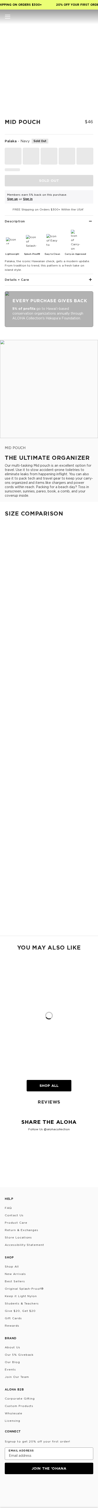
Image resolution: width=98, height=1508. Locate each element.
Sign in (28, 198)
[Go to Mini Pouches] (49, 654)
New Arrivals (15, 1273)
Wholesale (13, 1413)
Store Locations (18, 1237)
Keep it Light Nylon (21, 1296)
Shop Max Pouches (15, 927)
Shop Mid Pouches (15, 880)
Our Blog (12, 1362)
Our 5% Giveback (19, 1354)
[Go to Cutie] (49, 569)
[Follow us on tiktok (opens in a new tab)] (19, 1487)
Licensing (12, 1420)
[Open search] (74, 17)
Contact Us (14, 1215)
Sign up (12, 198)
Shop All (49, 1086)
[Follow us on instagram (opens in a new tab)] (8, 1487)
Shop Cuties (10, 648)
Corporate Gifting (20, 1398)
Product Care (16, 1222)
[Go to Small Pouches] (49, 697)
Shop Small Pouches (16, 739)
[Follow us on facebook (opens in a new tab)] (31, 1487)
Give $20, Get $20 (20, 1310)
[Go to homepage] (49, 17)
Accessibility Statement (24, 1244)
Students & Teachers (22, 1303)
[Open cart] (90, 17)
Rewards (12, 1325)
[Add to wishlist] (87, 32)
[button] (7, 16)
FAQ (8, 1207)
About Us (12, 1347)
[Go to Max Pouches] (49, 885)
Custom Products (19, 1405)
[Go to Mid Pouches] (49, 791)
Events (10, 1369)
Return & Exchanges (21, 1230)
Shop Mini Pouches (15, 692)
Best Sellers (15, 1281)
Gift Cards (13, 1318)
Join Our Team (17, 1376)
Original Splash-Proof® (24, 1288)
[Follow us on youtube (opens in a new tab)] (42, 1487)
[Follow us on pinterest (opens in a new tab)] (53, 1487)
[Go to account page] (82, 17)
